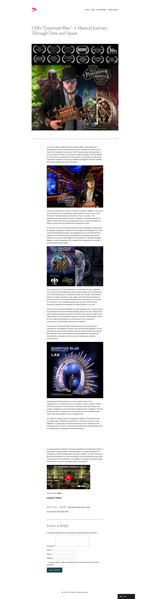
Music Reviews (72, 507)
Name (49, 550)
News (88, 507)
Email (49, 554)
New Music (81, 507)
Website (50, 558)
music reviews (51, 511)
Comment (51, 546)
